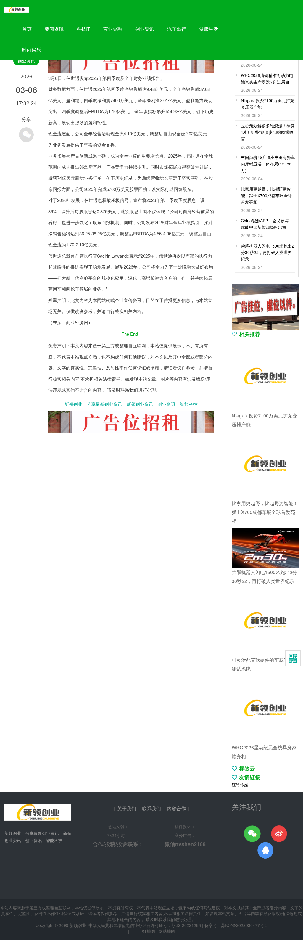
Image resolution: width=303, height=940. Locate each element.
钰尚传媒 (240, 785)
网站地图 (167, 931)
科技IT (83, 28)
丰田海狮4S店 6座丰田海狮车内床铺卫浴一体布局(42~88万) (268, 163)
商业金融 (112, 28)
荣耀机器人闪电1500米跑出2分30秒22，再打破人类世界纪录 (267, 252)
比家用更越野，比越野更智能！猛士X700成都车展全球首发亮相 (266, 195)
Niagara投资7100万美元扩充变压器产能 (267, 103)
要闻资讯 (54, 28)
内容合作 (176, 808)
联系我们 (151, 808)
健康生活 (208, 28)
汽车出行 (176, 28)
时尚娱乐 (31, 49)
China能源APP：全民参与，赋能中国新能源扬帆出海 (267, 224)
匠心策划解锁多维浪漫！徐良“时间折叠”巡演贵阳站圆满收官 (268, 132)
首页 (27, 28)
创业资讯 (144, 28)
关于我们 (126, 808)
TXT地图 (147, 931)
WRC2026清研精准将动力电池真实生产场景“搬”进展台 (267, 78)
